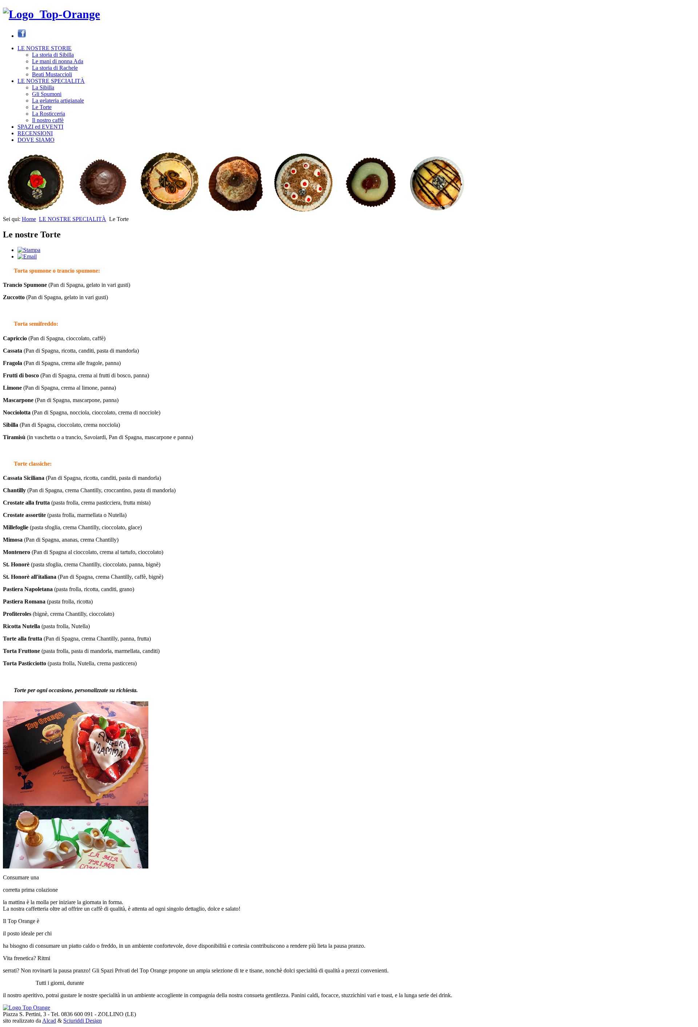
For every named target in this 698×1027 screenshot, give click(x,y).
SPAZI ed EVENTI (40, 127)
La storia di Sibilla (53, 55)
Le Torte (42, 107)
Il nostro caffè (48, 120)
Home (29, 219)
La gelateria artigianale (58, 100)
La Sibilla (43, 87)
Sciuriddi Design (82, 1021)
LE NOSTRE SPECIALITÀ (51, 81)
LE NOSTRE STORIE (44, 48)
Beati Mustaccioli (52, 74)
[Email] (27, 256)
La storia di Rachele (55, 68)
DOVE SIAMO (36, 140)
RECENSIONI (35, 133)
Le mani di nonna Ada (57, 61)
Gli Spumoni (46, 94)
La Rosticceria (48, 114)
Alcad (49, 1021)
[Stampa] (28, 250)
